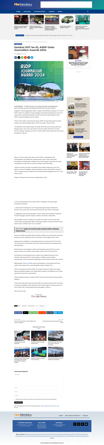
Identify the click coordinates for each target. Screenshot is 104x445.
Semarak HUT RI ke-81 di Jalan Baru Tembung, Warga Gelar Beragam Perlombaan (48, 35)
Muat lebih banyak (78, 137)
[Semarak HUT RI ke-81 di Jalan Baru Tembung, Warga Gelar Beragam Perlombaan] (78, 52)
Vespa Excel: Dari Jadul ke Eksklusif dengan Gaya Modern (21, 27)
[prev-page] (15, 365)
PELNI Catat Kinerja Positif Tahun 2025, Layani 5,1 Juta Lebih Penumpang (55, 343)
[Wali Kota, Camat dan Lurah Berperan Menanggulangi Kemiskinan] (71, 123)
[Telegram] (31, 57)
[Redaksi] (15, 54)
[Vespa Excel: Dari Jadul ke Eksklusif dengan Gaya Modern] (21, 19)
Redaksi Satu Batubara (75, 436)
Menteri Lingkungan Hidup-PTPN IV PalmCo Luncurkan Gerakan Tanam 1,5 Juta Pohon (81, 105)
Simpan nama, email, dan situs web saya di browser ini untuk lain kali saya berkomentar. (36, 399)
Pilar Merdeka (33, 436)
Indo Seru (75, 434)
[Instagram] (78, 424)
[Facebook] (15, 57)
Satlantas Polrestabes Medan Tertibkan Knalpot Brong (36, 27)
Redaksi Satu (28, 434)
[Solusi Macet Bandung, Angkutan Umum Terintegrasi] (39, 352)
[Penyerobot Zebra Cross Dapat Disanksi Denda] (39, 336)
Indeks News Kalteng (56, 434)
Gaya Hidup (78, 60)
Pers (61, 113)
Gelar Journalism (31, 305)
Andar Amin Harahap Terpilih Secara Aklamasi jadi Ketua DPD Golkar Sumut (84, 155)
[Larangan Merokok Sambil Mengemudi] (22, 336)
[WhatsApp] (22, 57)
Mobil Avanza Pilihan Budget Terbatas (65, 27)
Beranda (16, 41)
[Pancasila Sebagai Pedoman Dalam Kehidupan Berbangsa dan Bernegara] (71, 131)
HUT (37, 305)
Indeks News (35, 434)
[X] (18, 57)
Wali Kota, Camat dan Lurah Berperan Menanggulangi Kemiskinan (80, 122)
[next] (88, 35)
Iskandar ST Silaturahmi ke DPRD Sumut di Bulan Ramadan (72, 155)
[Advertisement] (66, 4)
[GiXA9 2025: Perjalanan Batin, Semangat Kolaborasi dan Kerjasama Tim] (82, 19)
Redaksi (19, 53)
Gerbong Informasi (52, 436)
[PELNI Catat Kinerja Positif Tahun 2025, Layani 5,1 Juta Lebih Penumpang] (55, 336)
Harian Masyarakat (42, 436)
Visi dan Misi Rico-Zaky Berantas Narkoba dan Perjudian (83, 173)
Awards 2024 (24, 305)
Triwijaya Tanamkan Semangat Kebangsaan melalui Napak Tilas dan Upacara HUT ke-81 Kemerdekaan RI (81, 114)
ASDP (15, 108)
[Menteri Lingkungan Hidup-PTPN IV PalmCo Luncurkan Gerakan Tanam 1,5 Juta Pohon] (71, 106)
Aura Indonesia (25, 436)
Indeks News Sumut (45, 434)
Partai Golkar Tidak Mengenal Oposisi (72, 172)
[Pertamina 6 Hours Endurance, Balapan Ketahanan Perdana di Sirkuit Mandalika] (52, 19)
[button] (87, 11)
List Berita (81, 434)
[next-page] (17, 365)
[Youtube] (86, 424)
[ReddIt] (25, 57)
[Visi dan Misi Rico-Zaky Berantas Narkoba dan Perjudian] (84, 165)
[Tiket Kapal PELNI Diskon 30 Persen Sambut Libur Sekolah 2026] (55, 352)
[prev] (85, 35)
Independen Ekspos (67, 434)
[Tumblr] (28, 57)
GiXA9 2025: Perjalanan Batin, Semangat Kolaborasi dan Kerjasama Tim (82, 28)
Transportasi (21, 41)
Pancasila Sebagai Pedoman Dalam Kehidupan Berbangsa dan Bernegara (81, 130)
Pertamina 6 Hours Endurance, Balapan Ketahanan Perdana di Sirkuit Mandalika (51, 28)
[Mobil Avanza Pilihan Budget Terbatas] (67, 19)
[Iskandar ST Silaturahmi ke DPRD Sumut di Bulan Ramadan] (72, 147)
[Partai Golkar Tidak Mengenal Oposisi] (72, 165)
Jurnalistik (29, 263)
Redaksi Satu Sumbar (63, 436)
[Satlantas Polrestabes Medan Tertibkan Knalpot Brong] (37, 19)
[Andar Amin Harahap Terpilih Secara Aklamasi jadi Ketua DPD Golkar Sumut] (84, 147)
